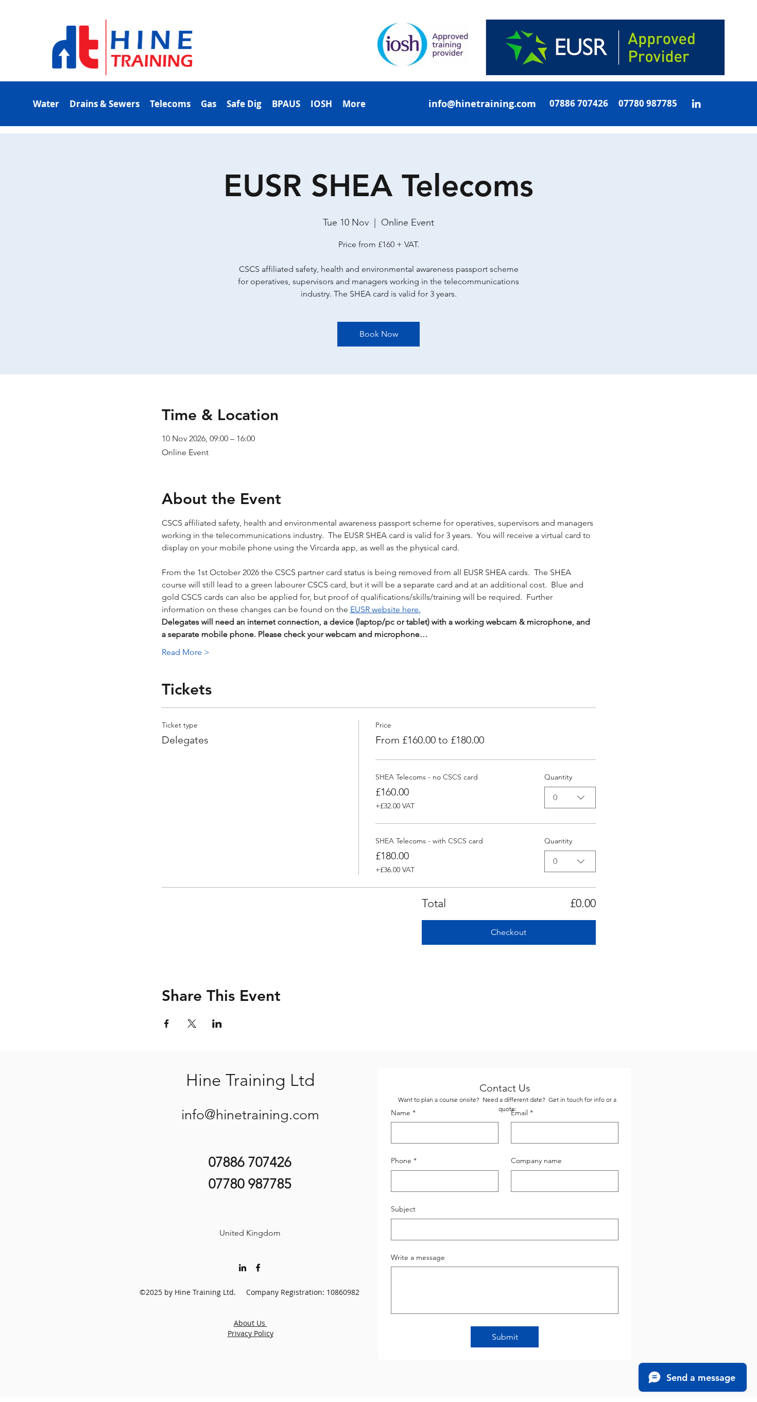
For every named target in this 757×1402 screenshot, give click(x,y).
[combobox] (570, 797)
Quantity (558, 777)
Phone (404, 1160)
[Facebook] (258, 1267)
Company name (536, 1160)
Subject (403, 1209)
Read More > (186, 652)
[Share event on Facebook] (166, 1023)
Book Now (378, 334)
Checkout (508, 932)
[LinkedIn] (696, 103)
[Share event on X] (192, 1023)
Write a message (418, 1257)
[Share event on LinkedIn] (217, 1023)
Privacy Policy (250, 1333)
